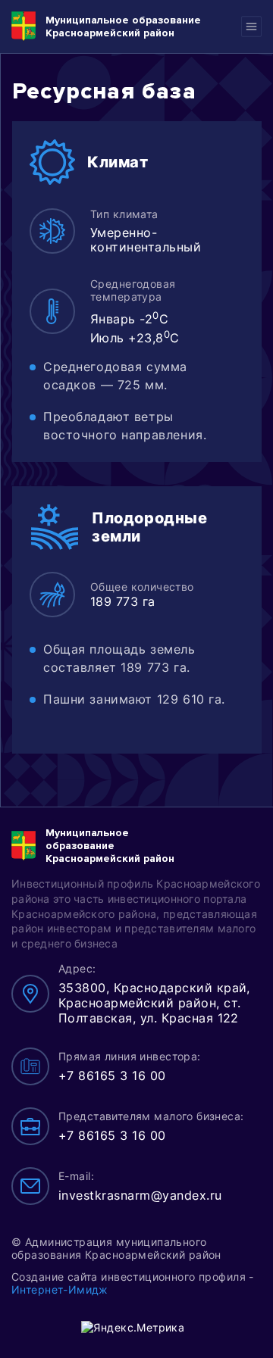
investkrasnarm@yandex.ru (140, 1195)
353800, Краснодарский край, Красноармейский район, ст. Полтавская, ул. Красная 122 (154, 1003)
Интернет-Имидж (59, 1289)
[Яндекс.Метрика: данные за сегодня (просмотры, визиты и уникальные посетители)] (132, 1327)
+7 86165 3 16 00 (112, 1075)
